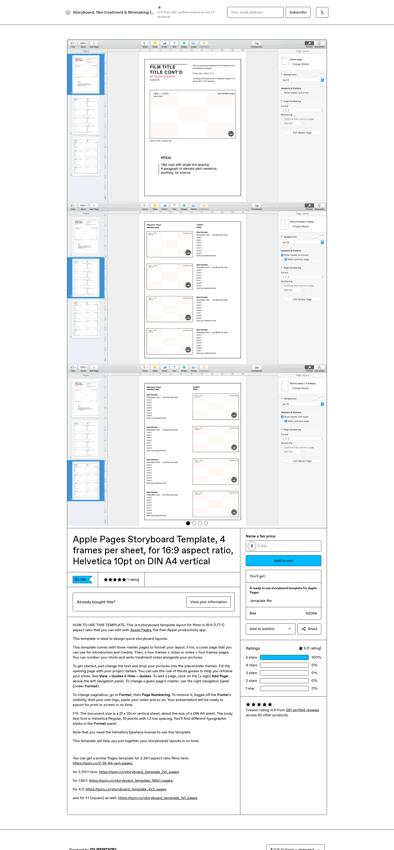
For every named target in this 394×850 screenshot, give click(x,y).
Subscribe (298, 12)
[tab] (188, 523)
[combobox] (271, 628)
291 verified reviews (302, 710)
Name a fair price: (261, 536)
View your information (208, 602)
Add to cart (283, 560)
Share (312, 629)
